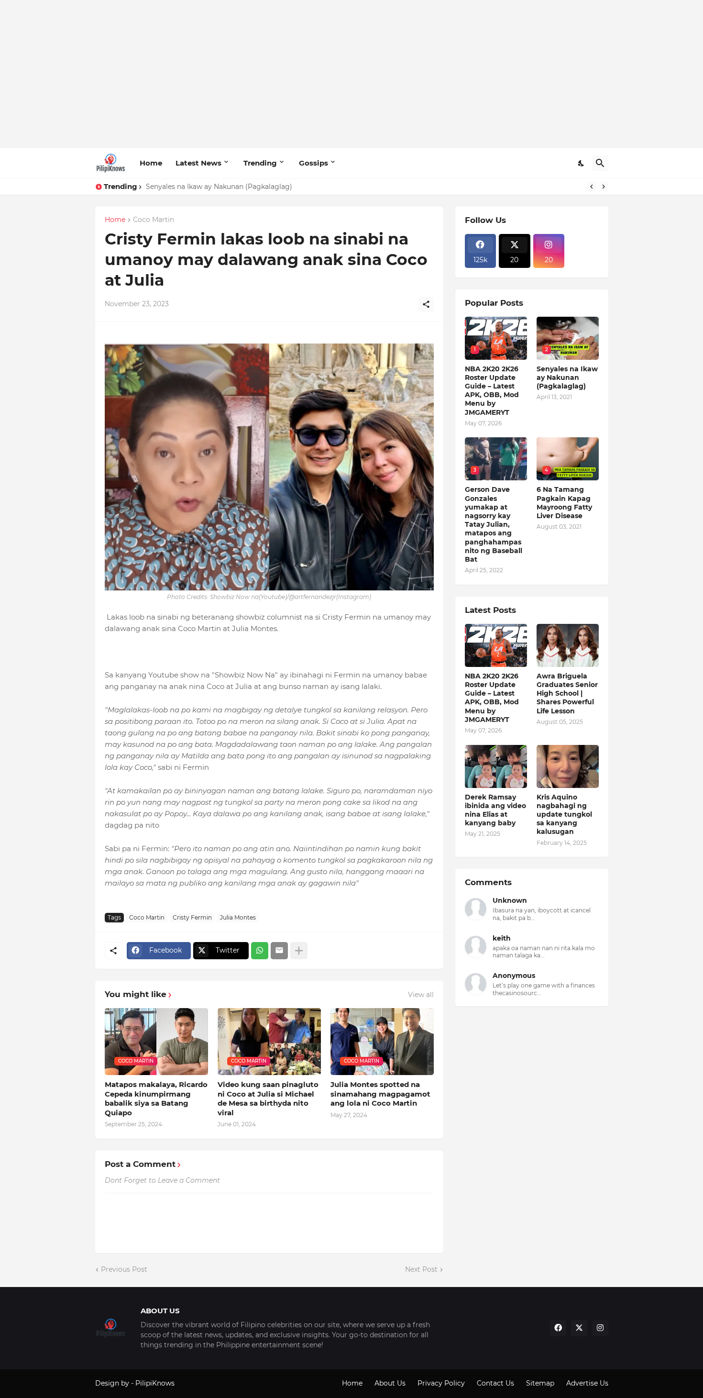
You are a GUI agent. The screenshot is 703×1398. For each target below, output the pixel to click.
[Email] (279, 950)
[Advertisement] (351, 74)
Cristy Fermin (192, 917)
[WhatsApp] (259, 950)
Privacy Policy (441, 1383)
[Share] (426, 304)
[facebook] (558, 1328)
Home (151, 162)
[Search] (600, 163)
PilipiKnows (155, 1383)
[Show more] (299, 950)
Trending (260, 162)
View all (421, 994)
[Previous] (591, 186)
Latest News (198, 162)
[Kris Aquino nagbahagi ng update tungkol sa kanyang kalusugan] (568, 766)
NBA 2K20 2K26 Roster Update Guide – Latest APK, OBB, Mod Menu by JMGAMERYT (492, 391)
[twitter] (579, 1328)
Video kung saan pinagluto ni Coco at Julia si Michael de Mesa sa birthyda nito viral (268, 1098)
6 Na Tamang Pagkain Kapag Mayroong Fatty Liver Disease (564, 502)
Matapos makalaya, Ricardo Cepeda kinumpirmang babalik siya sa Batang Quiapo (156, 1098)
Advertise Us (587, 1383)
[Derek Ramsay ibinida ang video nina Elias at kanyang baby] (496, 766)
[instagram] (600, 1328)
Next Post (421, 1269)
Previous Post (124, 1269)
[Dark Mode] (581, 163)
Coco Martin (153, 220)
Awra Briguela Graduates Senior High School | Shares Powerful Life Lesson (567, 693)
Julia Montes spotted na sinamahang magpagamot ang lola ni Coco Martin (380, 1094)
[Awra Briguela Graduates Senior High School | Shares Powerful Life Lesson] (568, 645)
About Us (390, 1383)
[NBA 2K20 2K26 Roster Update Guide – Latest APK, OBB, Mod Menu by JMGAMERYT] (496, 645)
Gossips (313, 162)
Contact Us (495, 1383)
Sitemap (540, 1383)
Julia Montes (238, 917)
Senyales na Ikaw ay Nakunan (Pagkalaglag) (219, 186)
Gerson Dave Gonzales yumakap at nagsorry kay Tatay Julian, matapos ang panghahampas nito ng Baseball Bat (493, 524)
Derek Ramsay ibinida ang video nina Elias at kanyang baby (495, 810)
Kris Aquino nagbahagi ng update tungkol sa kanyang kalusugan (564, 814)
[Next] (603, 186)
